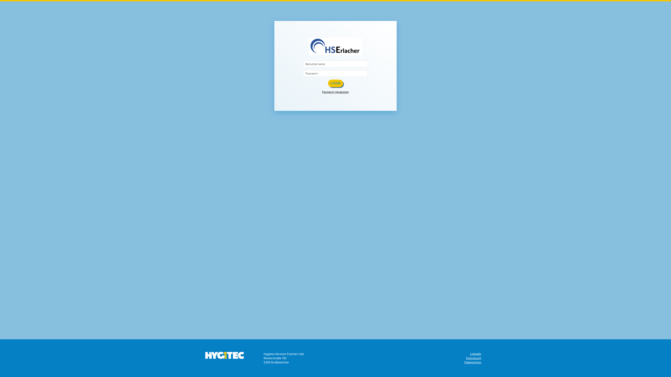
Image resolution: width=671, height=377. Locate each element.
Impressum (473, 358)
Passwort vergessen (335, 92)
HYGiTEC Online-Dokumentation (224, 355)
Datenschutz (472, 362)
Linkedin (475, 354)
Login (335, 83)
